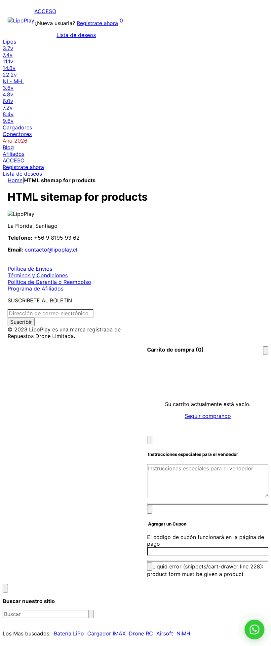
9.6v (8, 121)
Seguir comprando (208, 416)
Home (15, 180)
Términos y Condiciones (38, 275)
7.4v (8, 54)
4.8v (8, 94)
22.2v (10, 74)
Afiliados (13, 154)
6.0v (8, 101)
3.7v (8, 48)
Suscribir (21, 322)
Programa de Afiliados (35, 288)
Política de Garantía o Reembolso (49, 282)
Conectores (17, 134)
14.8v (9, 68)
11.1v (8, 61)
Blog (8, 147)
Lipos (10, 41)
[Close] (265, 350)
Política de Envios (30, 268)
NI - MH (13, 81)
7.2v (8, 107)
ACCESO (45, 11)
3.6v (8, 88)
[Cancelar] (149, 440)
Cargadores (17, 127)
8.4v (8, 114)
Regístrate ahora (97, 23)
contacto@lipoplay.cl (51, 249)
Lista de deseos (76, 35)
